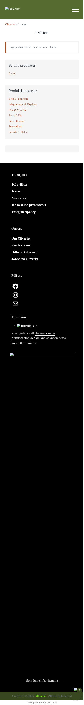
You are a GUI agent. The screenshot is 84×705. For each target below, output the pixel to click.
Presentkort (15, 126)
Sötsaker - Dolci (18, 132)
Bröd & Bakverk (18, 98)
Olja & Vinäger (17, 109)
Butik (12, 73)
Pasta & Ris (15, 115)
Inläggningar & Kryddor (23, 104)
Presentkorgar (17, 120)
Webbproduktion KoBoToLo (42, 702)
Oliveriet (10, 24)
